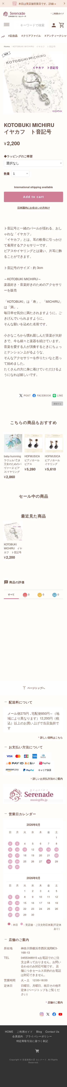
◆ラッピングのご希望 (18, 156)
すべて (11, 594)
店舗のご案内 (55, 1002)
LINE (60, 395)
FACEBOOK (44, 395)
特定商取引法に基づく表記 (32, 1041)
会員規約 (17, 1036)
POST (27, 395)
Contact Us (52, 1031)
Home (7, 46)
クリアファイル (32, 35)
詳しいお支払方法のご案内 (48, 778)
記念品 (14, 35)
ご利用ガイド (58, 13)
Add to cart (33, 197)
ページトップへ (33, 688)
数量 (7, 173)
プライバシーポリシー (39, 1036)
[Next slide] (63, 503)
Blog (39, 1031)
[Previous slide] (4, 503)
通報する (57, 403)
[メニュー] (6, 25)
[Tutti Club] (54, 24)
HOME (9, 1031)
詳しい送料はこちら (51, 737)
